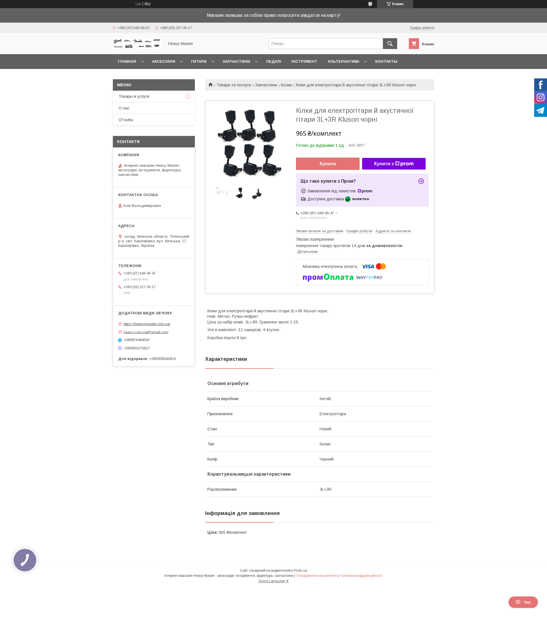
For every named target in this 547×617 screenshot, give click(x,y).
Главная (127, 61)
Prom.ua (300, 571)
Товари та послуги (234, 85)
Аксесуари (163, 61)
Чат (527, 602)
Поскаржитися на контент (316, 576)
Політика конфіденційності (360, 576)
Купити (328, 163)
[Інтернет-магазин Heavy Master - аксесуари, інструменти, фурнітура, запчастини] (137, 46)
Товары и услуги (134, 96)
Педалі (273, 61)
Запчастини (236, 61)
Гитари (199, 61)
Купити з (384, 163)
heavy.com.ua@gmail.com (146, 332)
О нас (124, 108)
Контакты (386, 61)
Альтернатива (343, 61)
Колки (286, 85)
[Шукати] (390, 43)
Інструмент (304, 61)
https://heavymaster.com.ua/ (146, 324)
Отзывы (126, 119)
